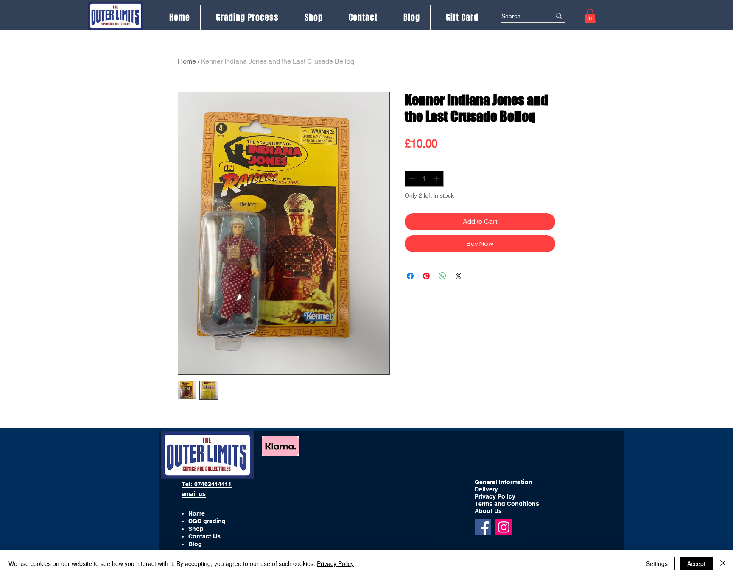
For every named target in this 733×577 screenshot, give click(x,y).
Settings (657, 563)
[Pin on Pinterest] (426, 276)
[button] (590, 16)
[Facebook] (483, 527)
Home (187, 61)
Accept (696, 563)
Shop (196, 528)
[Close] (723, 563)
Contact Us (204, 536)
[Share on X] (458, 276)
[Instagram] (503, 527)
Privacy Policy (335, 563)
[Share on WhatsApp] (442, 276)
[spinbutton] (424, 178)
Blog (195, 544)
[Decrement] (411, 178)
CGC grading (207, 521)
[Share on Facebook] (410, 276)
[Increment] (437, 178)
